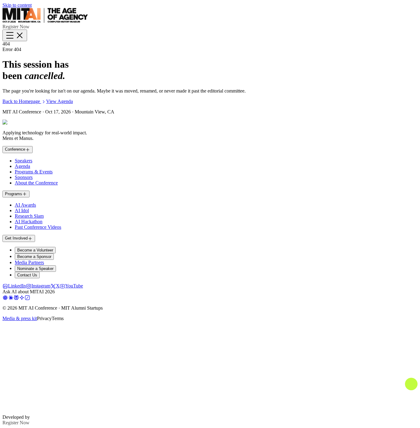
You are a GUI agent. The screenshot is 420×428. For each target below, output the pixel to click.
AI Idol (22, 210)
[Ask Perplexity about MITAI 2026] (16, 297)
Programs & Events (34, 171)
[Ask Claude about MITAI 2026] (11, 297)
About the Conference (36, 182)
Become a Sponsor (34, 256)
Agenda (22, 166)
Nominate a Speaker (35, 268)
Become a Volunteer (35, 250)
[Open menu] (14, 35)
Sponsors (24, 177)
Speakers (23, 160)
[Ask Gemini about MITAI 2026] (22, 297)
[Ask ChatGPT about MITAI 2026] (5, 297)
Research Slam (29, 216)
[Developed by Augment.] (210, 411)
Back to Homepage (21, 101)
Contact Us (27, 275)
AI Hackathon (28, 221)
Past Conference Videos (38, 227)
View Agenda (59, 101)
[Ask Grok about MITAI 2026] (27, 297)
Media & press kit (19, 318)
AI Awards (25, 205)
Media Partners (29, 262)
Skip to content (17, 5)
